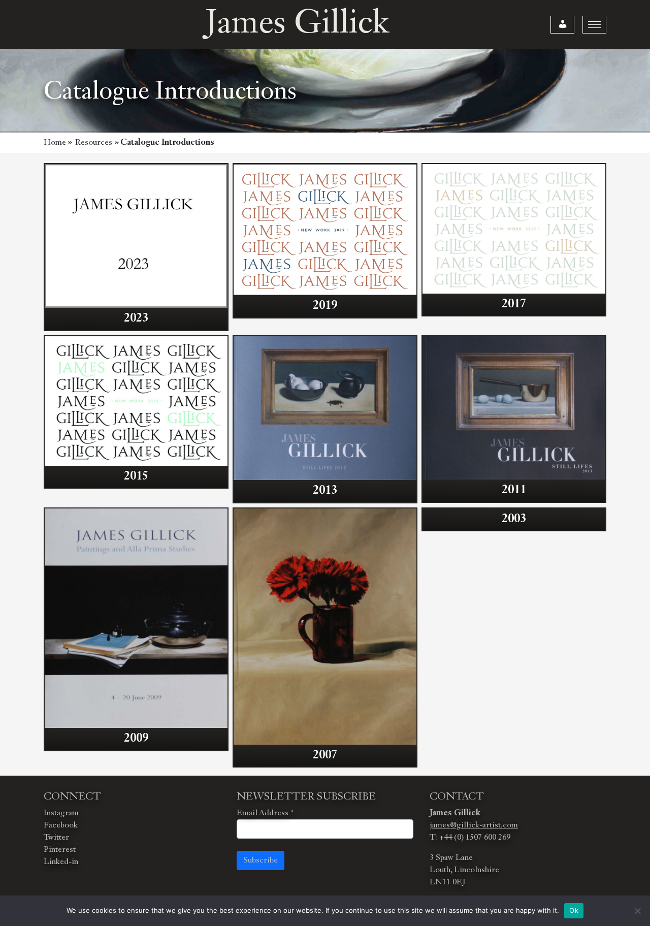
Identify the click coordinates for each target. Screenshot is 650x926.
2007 (325, 755)
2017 (514, 304)
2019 (325, 305)
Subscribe (260, 860)
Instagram (61, 813)
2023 (136, 318)
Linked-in (61, 862)
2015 (136, 476)
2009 (136, 738)
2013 (325, 490)
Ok (573, 910)
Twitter (56, 838)
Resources (93, 143)
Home (55, 143)
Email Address (265, 813)
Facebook (61, 825)
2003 (514, 519)
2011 (514, 490)
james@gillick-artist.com (474, 825)
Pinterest (60, 850)
